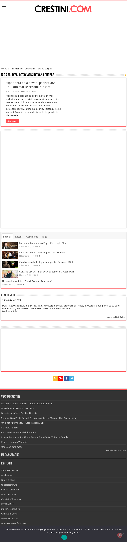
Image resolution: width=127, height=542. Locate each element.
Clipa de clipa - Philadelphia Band (18, 432)
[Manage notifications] (119, 535)
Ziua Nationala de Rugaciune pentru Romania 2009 (46, 262)
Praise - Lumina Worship (14, 442)
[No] (123, 533)
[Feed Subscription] (125, 75)
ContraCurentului (10, 489)
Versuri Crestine (9, 470)
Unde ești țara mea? (11, 447)
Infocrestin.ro (8, 494)
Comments (32, 236)
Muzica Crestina (9, 518)
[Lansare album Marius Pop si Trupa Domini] (10, 255)
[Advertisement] (63, 42)
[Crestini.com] (63, 8)
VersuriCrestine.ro (120, 450)
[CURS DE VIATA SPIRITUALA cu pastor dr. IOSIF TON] (10, 274)
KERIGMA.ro (7, 504)
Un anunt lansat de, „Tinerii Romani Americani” (27, 281)
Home (4, 68)
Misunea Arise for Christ (14, 523)
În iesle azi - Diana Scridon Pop (17, 408)
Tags (44, 236)
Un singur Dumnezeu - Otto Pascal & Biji (22, 422)
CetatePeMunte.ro (11, 499)
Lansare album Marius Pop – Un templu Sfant (43, 243)
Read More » (12, 121)
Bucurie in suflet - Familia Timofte (19, 413)
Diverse (26, 91)
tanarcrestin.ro (9, 484)
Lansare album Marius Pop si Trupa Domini (42, 252)
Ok (64, 537)
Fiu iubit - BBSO (9, 427)
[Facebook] (66, 378)
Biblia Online (120, 317)
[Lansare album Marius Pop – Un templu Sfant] (10, 245)
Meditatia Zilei (10, 311)
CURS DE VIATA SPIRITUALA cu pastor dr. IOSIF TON (46, 271)
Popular (7, 236)
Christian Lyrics (9, 513)
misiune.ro (7, 475)
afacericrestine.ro (10, 509)
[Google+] (60, 378)
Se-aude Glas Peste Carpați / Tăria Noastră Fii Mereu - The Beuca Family (39, 418)
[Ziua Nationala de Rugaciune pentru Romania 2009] (10, 264)
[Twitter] (71, 378)
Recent (18, 236)
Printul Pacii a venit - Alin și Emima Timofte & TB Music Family (34, 437)
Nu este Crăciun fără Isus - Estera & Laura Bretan (27, 403)
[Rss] (55, 378)
